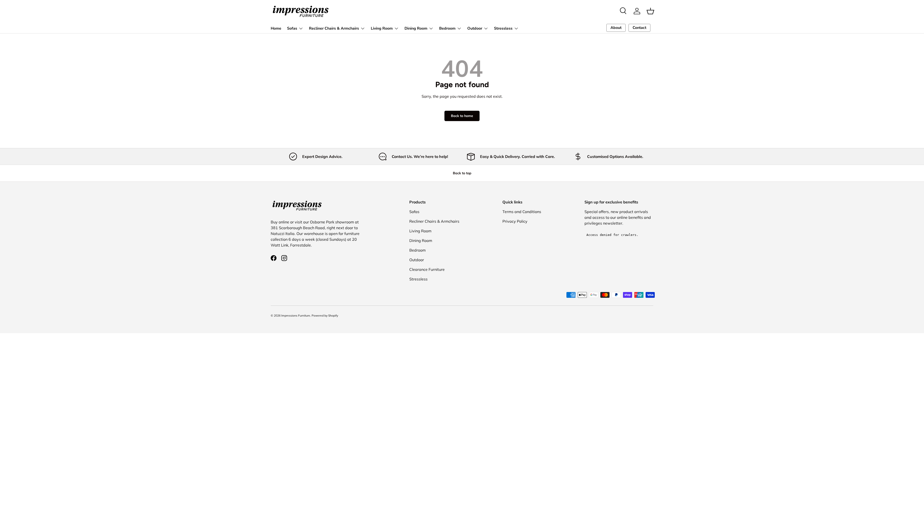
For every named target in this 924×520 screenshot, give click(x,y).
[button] (650, 11)
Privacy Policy (514, 221)
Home (276, 28)
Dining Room (415, 28)
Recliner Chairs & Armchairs (334, 28)
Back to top (462, 173)
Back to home (462, 116)
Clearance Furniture (427, 269)
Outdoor (474, 28)
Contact (639, 27)
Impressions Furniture (295, 315)
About (616, 27)
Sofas (292, 28)
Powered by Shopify (325, 315)
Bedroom (447, 28)
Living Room (382, 28)
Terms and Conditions (521, 211)
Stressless (503, 28)
